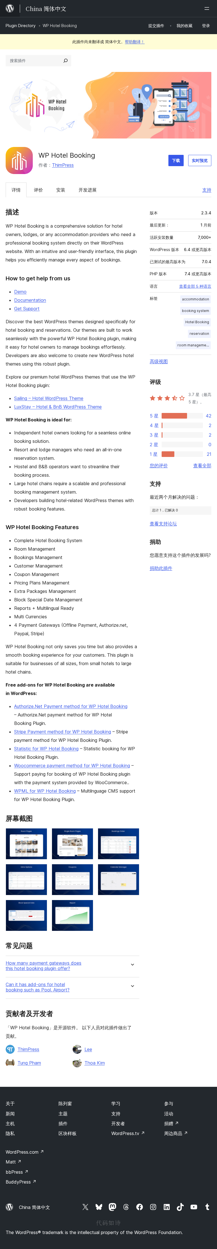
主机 (10, 1123)
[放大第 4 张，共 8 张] (39, 871)
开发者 (118, 1123)
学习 (115, 1103)
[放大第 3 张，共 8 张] (131, 836)
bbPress (17, 1172)
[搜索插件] (65, 60)
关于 (10, 1103)
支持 (206, 190)
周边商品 (176, 1133)
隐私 (10, 1133)
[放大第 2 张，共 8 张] (85, 836)
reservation (199, 333)
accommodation (195, 299)
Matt (13, 1162)
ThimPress (63, 165)
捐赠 (171, 1123)
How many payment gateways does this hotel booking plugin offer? (43, 965)
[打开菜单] (208, 8)
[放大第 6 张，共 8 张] (131, 871)
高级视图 (159, 361)
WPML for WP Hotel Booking (45, 791)
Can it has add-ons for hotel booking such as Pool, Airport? (38, 987)
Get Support (27, 308)
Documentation (30, 300)
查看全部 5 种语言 (195, 286)
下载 (176, 160)
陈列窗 (65, 1103)
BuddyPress (21, 1182)
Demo (20, 291)
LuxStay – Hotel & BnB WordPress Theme (58, 407)
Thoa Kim (94, 1063)
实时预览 (200, 160)
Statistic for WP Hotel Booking (46, 748)
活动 (168, 1113)
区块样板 (67, 1133)
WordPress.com (25, 1152)
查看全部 (202, 465)
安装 (60, 190)
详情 (16, 190)
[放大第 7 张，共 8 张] (39, 907)
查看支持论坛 (163, 523)
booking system (195, 311)
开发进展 (88, 190)
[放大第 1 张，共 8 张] (39, 836)
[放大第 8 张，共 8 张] (85, 907)
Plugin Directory (21, 25)
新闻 (10, 1113)
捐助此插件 (161, 568)
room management (193, 345)
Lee (88, 1049)
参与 (168, 1103)
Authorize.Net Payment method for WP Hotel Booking (70, 706)
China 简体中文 (34, 1207)
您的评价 (159, 465)
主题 (63, 1113)
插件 (63, 1123)
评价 (38, 190)
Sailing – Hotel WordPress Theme (48, 398)
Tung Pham (29, 1063)
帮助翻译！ (135, 41)
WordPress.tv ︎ (128, 1133)
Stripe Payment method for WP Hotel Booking (62, 732)
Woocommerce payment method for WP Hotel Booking (72, 765)
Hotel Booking (197, 322)
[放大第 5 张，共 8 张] (85, 871)
